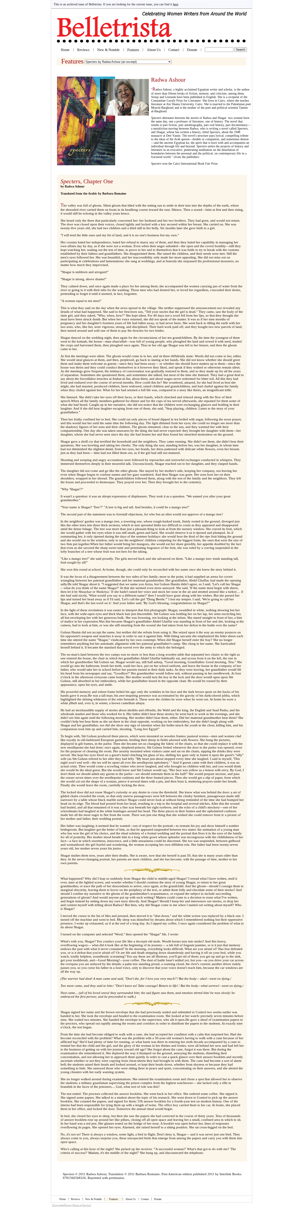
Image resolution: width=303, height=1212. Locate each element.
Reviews (83, 50)
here (175, 4)
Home (65, 50)
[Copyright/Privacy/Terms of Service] (71, 1205)
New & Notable (108, 50)
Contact (173, 50)
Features (113, 1199)
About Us (154, 50)
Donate (192, 50)
